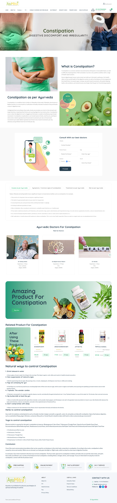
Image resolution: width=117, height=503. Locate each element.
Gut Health (77, 344)
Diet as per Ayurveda (96, 188)
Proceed (65, 169)
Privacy (18, 499)
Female (63, 161)
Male (69, 161)
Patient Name (62, 149)
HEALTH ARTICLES (83, 10)
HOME (6, 10)
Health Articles (45, 486)
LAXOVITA (98, 347)
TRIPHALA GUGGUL (80, 347)
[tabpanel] (58, 32)
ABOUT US (13, 10)
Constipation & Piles (38, 344)
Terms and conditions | (11, 499)
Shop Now (13, 355)
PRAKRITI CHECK (73, 10)
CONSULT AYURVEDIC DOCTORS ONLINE (39, 10)
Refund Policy (70, 489)
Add (47, 355)
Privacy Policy (45, 492)
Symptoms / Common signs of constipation (46, 188)
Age (81, 149)
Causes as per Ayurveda (20, 188)
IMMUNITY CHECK (63, 10)
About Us (43, 481)
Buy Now (16, 310)
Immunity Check (71, 481)
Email (81, 158)
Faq (42, 489)
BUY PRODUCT (53, 10)
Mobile (61, 141)
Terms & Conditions (72, 486)
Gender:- (61, 158)
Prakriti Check (70, 483)
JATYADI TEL (58, 347)
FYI (42, 483)
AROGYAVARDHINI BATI (41, 347)
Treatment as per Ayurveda (75, 188)
